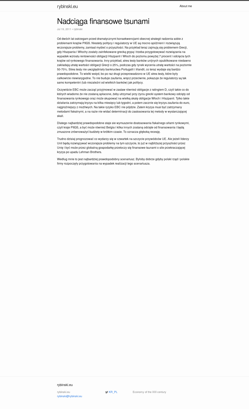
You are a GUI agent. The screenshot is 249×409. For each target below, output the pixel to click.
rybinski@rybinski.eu (69, 396)
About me (186, 6)
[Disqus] (124, 221)
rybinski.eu (67, 6)
